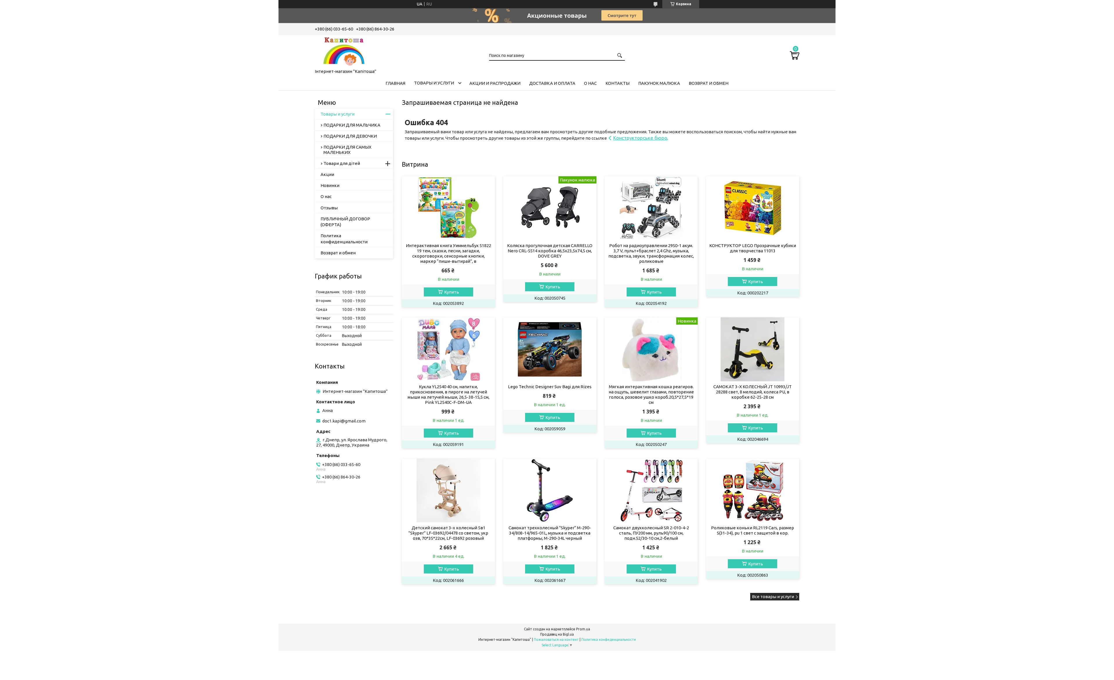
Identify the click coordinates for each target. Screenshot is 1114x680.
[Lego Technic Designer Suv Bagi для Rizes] (549, 349)
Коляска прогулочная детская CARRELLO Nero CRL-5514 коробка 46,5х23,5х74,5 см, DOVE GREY (549, 250)
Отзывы (329, 207)
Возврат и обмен (708, 83)
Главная (395, 83)
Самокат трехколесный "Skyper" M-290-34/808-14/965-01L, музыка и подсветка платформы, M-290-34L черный (550, 533)
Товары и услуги (434, 82)
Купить (451, 291)
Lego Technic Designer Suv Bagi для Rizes (550, 386)
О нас (590, 83)
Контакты (617, 83)
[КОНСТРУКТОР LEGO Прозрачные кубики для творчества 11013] (752, 208)
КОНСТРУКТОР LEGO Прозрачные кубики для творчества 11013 (752, 248)
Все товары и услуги (773, 596)
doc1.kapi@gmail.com (344, 420)
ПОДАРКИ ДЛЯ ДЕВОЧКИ (350, 136)
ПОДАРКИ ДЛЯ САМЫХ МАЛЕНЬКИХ (347, 150)
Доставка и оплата (552, 83)
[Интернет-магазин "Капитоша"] (344, 50)
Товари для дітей (341, 163)
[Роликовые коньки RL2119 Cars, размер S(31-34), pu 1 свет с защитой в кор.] (752, 490)
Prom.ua (583, 629)
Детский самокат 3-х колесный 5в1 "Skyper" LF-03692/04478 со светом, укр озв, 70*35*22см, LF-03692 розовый (448, 533)
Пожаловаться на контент (556, 639)
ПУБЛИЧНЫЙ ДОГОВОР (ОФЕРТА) (345, 221)
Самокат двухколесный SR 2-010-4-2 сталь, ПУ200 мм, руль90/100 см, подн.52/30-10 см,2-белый (651, 533)
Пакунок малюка (659, 83)
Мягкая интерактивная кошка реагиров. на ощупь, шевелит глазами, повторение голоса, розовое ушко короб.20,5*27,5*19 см (651, 394)
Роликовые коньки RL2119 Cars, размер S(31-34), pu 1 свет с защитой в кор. (752, 530)
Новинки (330, 185)
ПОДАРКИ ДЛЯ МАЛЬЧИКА (351, 125)
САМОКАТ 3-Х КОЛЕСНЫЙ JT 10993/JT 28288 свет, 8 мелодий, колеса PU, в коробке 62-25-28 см (752, 392)
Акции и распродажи (494, 83)
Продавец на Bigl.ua (557, 634)
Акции (327, 174)
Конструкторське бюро (640, 138)
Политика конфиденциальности (344, 238)
